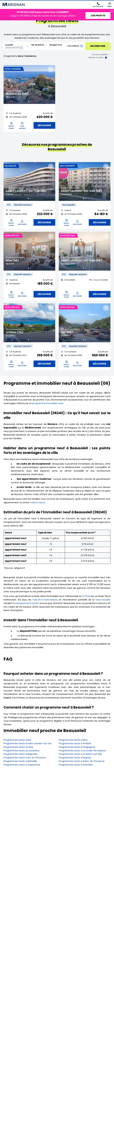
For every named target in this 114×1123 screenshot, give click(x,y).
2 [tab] (30, 101)
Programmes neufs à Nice (73, 739)
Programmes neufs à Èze (17, 739)
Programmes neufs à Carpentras (22, 764)
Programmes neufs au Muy (18, 747)
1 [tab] (28, 101)
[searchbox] (24, 48)
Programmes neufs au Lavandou (21, 750)
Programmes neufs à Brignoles (20, 754)
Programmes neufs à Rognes (75, 757)
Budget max (56, 45)
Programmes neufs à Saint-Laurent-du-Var (28, 743)
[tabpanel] (29, 84)
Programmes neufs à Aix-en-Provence (25, 757)
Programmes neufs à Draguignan (77, 747)
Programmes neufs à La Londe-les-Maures (82, 750)
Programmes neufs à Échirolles (76, 764)
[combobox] (17, 46)
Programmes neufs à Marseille (20, 761)
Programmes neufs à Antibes (75, 743)
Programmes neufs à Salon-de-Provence (81, 761)
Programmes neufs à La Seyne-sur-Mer (80, 754)
